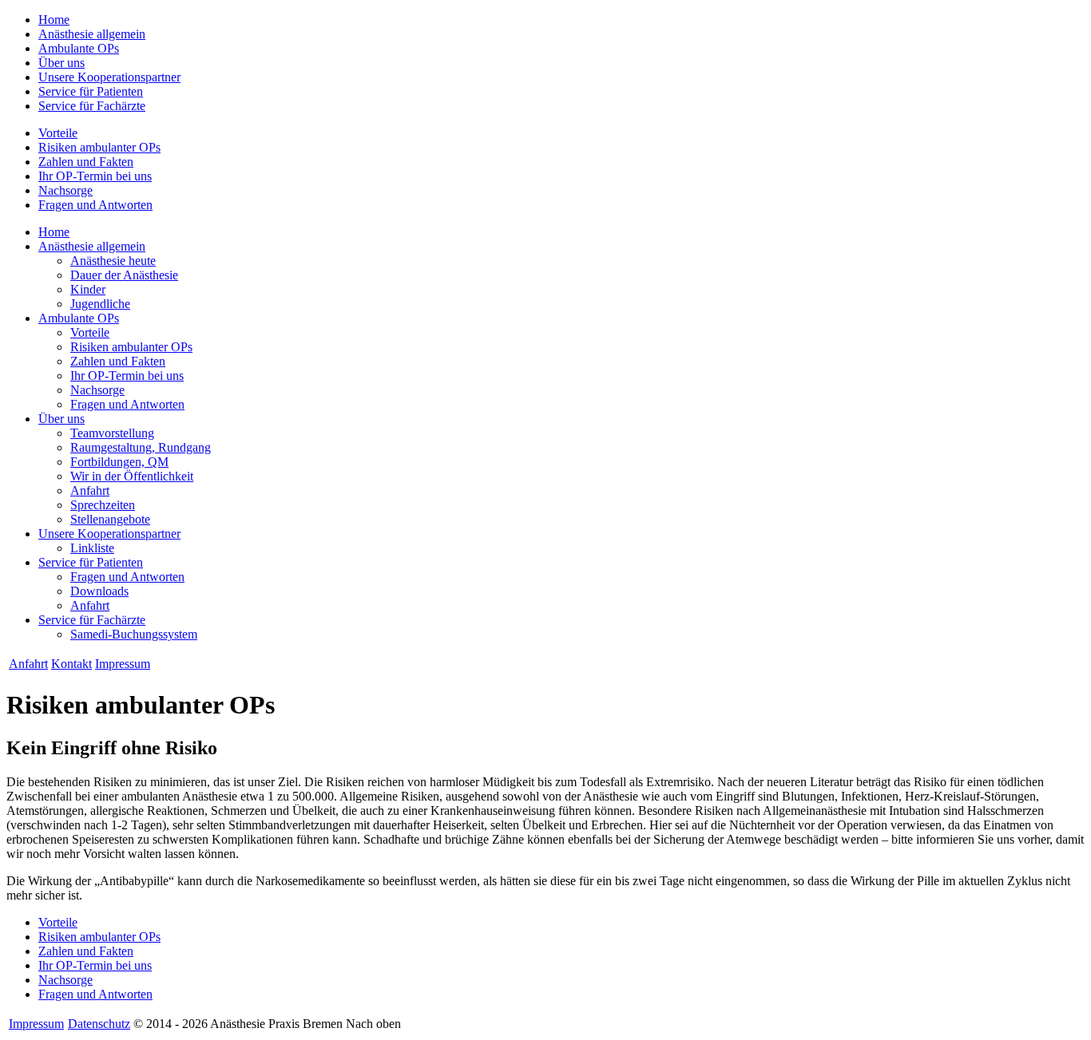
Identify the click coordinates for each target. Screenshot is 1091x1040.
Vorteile (57, 133)
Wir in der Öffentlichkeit (131, 476)
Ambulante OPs (78, 48)
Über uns (61, 62)
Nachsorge (65, 190)
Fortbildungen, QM (119, 462)
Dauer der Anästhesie (124, 275)
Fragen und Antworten (95, 205)
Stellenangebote (110, 519)
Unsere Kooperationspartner (109, 77)
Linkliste (92, 548)
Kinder (87, 289)
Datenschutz (99, 1023)
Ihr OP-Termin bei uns (95, 176)
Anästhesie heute (113, 260)
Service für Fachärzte (91, 106)
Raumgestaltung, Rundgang (140, 447)
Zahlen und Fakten (85, 161)
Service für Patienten (90, 91)
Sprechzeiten (102, 505)
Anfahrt (89, 490)
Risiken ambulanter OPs (99, 147)
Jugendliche (100, 303)
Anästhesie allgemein (91, 34)
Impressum (122, 663)
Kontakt (71, 663)
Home (53, 19)
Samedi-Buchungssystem (133, 634)
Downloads (99, 591)
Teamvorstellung (112, 433)
